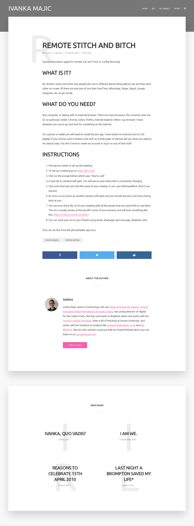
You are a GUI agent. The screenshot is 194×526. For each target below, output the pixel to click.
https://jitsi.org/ (85, 170)
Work (177, 9)
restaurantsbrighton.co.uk (121, 325)
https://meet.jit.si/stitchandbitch (71, 214)
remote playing (52, 240)
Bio (153, 9)
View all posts (75, 345)
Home (145, 9)
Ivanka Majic (29, 8)
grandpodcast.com (85, 334)
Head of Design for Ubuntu (124, 307)
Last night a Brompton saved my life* (129, 473)
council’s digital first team (77, 320)
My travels (164, 9)
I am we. (128, 433)
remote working (72, 240)
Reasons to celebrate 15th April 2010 (65, 473)
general (59, 53)
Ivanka (48, 53)
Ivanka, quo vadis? (65, 433)
